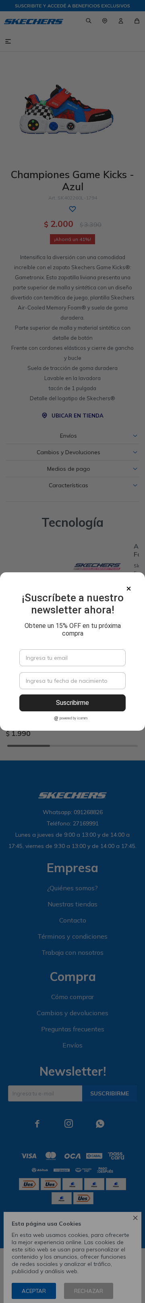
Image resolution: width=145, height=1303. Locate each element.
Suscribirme (72, 703)
